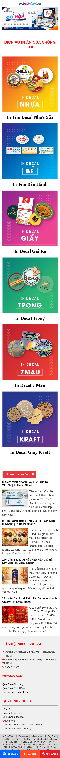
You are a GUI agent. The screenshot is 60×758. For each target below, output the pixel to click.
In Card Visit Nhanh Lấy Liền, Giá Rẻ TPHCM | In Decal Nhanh (25, 483)
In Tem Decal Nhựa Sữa (30, 117)
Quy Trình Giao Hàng (13, 688)
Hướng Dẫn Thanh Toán (15, 692)
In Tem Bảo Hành (30, 184)
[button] (6, 18)
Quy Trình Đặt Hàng (12, 684)
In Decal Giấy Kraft (30, 452)
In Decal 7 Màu (30, 385)
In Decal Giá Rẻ (30, 251)
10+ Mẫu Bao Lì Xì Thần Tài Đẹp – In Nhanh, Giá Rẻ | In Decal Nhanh (30, 600)
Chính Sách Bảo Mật (13, 716)
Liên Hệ (6, 709)
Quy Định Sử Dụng (12, 713)
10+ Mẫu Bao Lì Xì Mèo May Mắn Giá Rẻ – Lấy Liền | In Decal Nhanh (28, 561)
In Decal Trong (30, 318)
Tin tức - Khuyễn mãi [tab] (19, 474)
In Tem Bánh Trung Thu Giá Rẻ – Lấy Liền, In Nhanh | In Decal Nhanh (29, 522)
